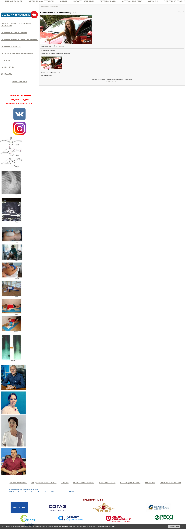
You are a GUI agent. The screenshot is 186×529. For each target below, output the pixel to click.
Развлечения (54, 6)
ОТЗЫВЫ (153, 1)
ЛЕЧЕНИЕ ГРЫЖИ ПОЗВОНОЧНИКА (19, 40)
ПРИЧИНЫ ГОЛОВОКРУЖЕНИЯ (17, 53)
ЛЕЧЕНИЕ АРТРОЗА (11, 46)
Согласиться (174, 526)
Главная (42, 6)
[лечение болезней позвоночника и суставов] (19, 14)
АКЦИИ (63, 1)
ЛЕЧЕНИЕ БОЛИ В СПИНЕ (14, 32)
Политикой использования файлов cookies (102, 526)
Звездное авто (60, 46)
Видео (47, 6)
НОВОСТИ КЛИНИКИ (83, 1)
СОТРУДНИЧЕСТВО (132, 1)
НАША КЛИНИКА (13, 1)
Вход (116, 81)
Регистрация (110, 81)
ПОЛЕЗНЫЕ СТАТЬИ (174, 1)
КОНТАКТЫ (6, 74)
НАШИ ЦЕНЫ (7, 67)
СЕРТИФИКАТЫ (108, 1)
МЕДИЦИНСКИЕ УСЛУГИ (41, 1)
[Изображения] (51, 63)
